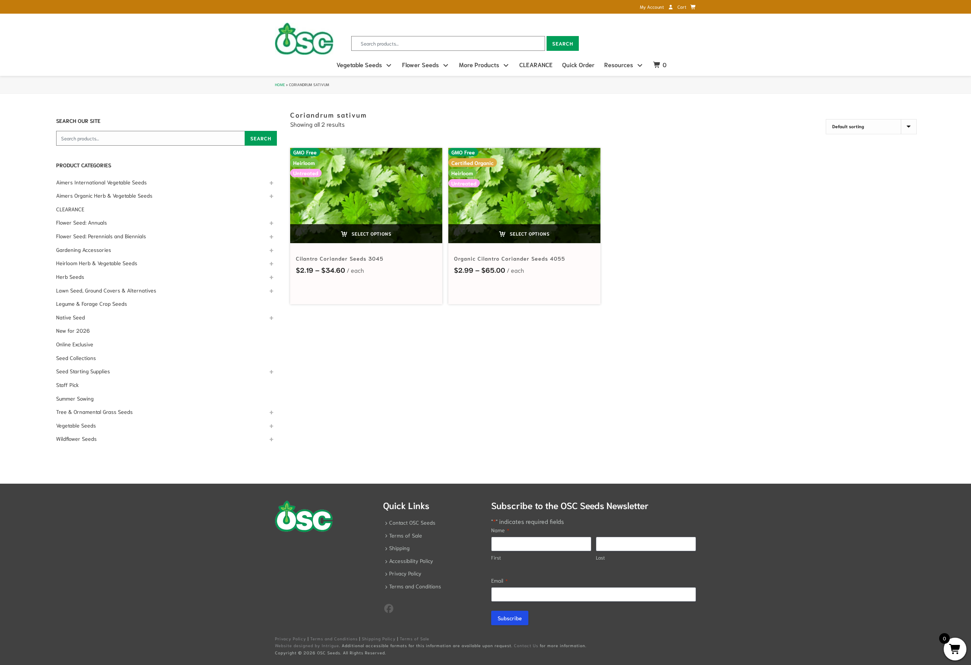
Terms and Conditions (415, 586)
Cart (682, 6)
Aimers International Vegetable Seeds (101, 182)
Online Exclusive (74, 344)
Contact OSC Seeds (412, 522)
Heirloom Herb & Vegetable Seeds (96, 262)
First (496, 557)
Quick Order (578, 64)
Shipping (399, 547)
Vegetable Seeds (359, 64)
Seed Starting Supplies (83, 371)
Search (562, 43)
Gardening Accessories (83, 249)
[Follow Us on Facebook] (388, 608)
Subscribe (510, 618)
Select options (370, 233)
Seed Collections (76, 357)
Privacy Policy (405, 573)
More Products (479, 64)
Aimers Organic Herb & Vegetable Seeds (104, 195)
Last (600, 557)
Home (280, 84)
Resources (618, 64)
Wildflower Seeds (76, 438)
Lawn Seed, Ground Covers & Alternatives (106, 290)
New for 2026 (73, 330)
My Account (652, 6)
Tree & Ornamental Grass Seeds (94, 411)
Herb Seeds (70, 276)
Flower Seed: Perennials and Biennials (101, 236)
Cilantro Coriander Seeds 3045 (339, 258)
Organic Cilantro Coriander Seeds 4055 (509, 258)
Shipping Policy (379, 638)
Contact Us (526, 645)
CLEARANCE (536, 64)
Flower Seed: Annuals (81, 222)
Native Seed (70, 317)
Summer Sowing (75, 398)
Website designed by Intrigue (307, 645)
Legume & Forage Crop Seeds (91, 303)
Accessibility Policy (411, 560)
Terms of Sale (405, 535)
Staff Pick (67, 384)
